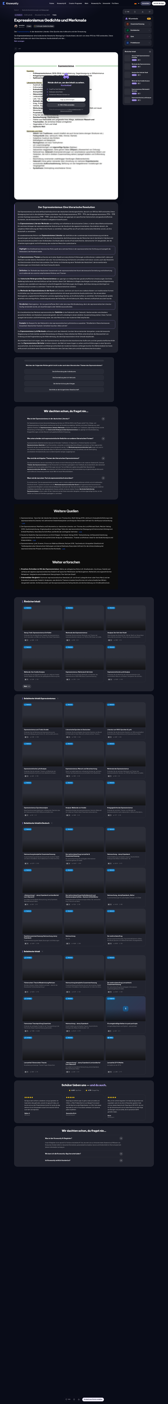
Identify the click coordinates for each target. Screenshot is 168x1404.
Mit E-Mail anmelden (67, 105)
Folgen (29, 26)
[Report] (150, 12)
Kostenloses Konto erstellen (93, 1399)
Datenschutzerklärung (66, 111)
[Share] (143, 12)
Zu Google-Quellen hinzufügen (44, 26)
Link (23, 523)
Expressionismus (23, 32)
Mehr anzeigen (19, 41)
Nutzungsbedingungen (75, 109)
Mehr (25, 686)
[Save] (135, 12)
